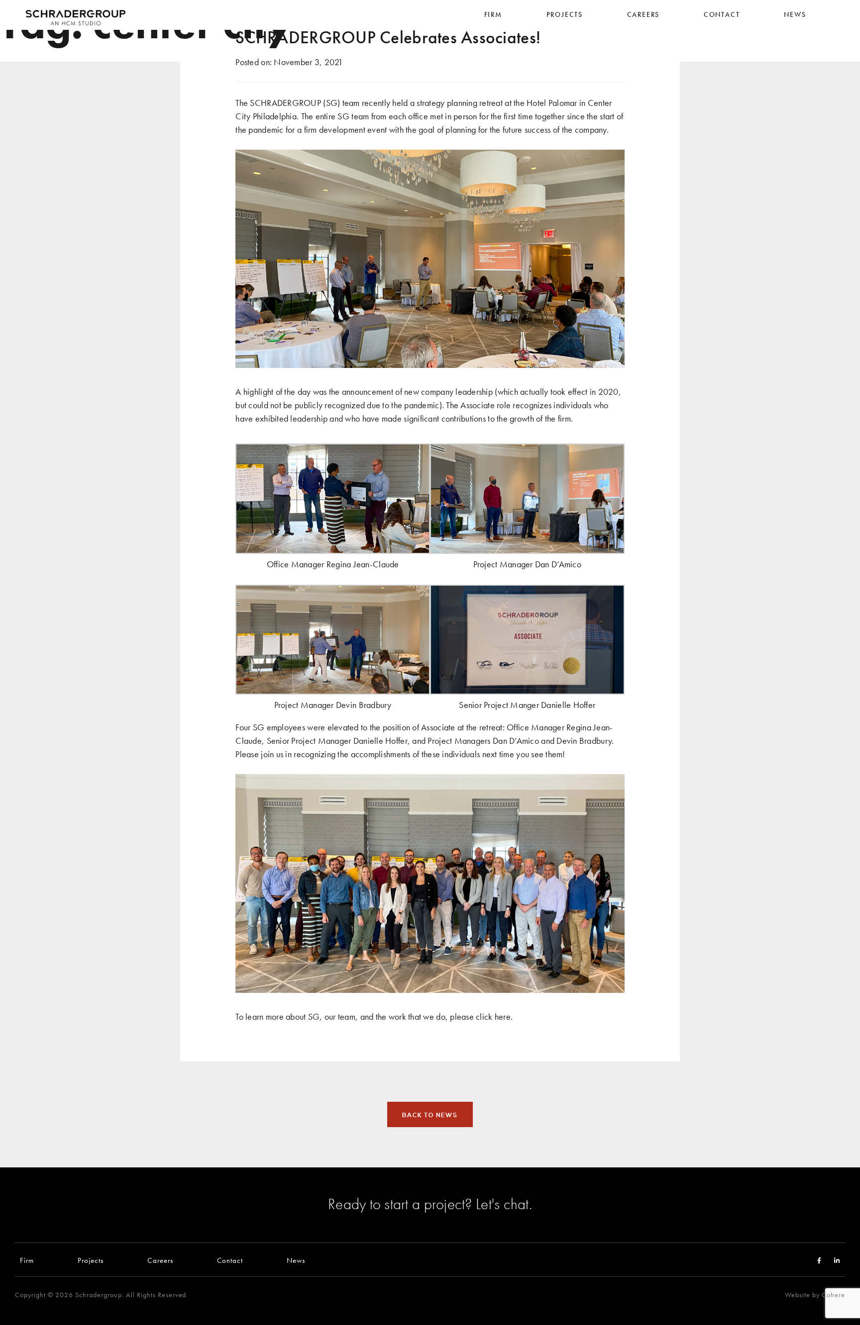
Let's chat (502, 1204)
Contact (230, 1260)
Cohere (833, 1295)
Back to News (430, 1115)
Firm (27, 1260)
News (296, 1260)
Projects (91, 1260)
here (503, 1016)
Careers (160, 1260)
